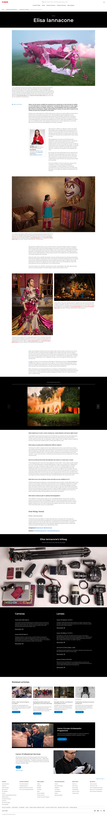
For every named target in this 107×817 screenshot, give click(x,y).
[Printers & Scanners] (55, 5)
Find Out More (37, 713)
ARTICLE (13, 699)
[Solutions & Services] (66, 5)
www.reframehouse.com (53, 530)
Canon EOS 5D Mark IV (22, 95)
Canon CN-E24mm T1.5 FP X (36, 154)
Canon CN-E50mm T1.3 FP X (64, 633)
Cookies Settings (73, 807)
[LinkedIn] (97, 810)
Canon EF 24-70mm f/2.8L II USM (37, 95)
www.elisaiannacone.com (39, 530)
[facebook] (94, 810)
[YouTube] (104, 810)
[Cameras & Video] (40, 5)
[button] (98, 406)
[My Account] (104, 2)
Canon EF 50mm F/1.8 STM (64, 659)
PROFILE (53, 15)
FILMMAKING (35, 699)
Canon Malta (5, 810)
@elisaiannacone (38, 527)
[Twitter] (100, 810)
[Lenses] (45, 5)
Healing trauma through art (53, 382)
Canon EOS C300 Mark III (22, 620)
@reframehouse (48, 527)
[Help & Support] (74, 5)
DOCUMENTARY (78, 699)
